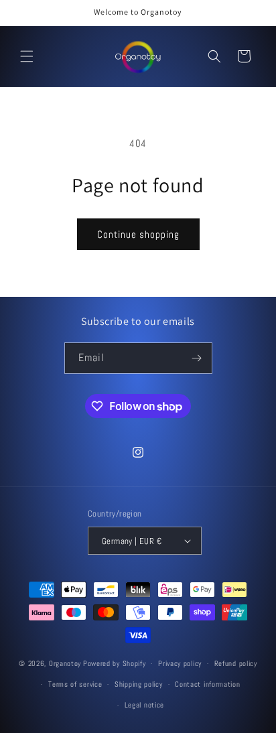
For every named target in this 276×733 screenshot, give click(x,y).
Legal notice (144, 705)
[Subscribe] (197, 358)
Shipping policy (139, 684)
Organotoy (65, 663)
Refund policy (235, 663)
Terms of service (75, 684)
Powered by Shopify (114, 663)
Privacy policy (180, 663)
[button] (27, 56)
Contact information (207, 684)
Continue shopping (138, 234)
